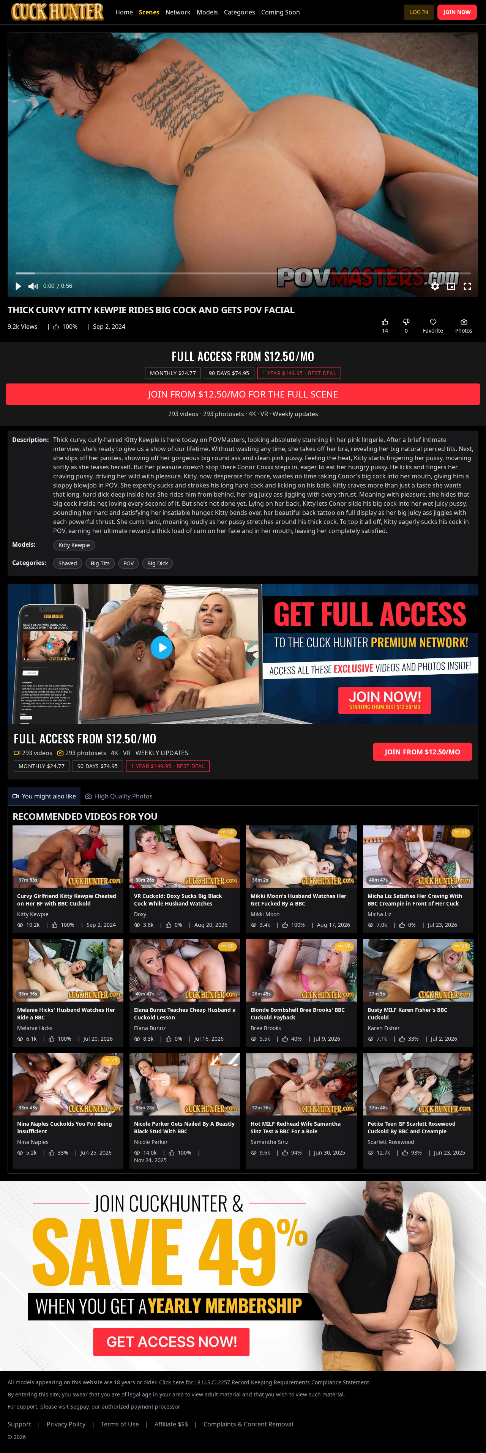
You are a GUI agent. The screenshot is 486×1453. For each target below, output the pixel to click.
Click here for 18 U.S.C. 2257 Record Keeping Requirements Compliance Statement (264, 1382)
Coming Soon (280, 12)
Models (207, 12)
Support (24, 1424)
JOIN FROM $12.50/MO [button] (422, 751)
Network (178, 12)
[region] (243, 164)
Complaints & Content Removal (248, 1424)
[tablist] (243, 796)
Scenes (149, 12)
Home (124, 12)
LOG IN (419, 12)
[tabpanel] (243, 990)
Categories (239, 12)
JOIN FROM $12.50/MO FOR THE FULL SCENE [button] (243, 394)
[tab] (44, 796)
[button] (17, 286)
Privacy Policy (71, 1424)
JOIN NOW (457, 12)
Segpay (79, 1406)
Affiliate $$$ (176, 1424)
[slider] (243, 273)
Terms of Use (124, 1424)
